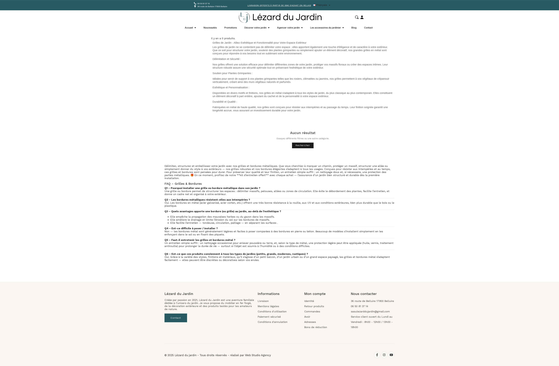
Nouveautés (210, 27)
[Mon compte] (362, 17)
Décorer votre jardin (255, 27)
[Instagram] (384, 355)
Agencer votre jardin (288, 27)
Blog (354, 27)
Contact (368, 27)
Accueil (189, 27)
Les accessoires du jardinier (325, 27)
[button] (357, 17)
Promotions (230, 27)
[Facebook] (377, 355)
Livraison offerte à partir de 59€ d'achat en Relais (279, 5)
